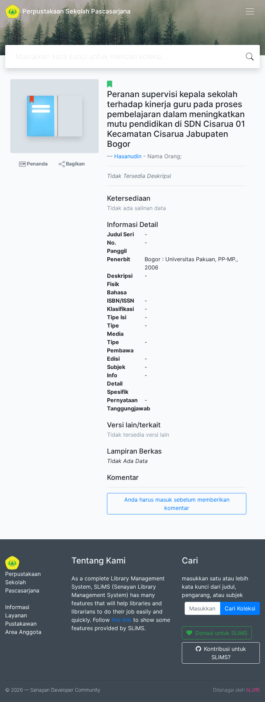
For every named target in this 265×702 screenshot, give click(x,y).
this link (121, 619)
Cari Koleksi (240, 608)
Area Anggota (23, 631)
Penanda (37, 164)
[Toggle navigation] (249, 11)
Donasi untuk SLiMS (221, 632)
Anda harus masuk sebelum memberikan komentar (176, 503)
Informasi (17, 607)
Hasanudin (127, 156)
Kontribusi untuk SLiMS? (225, 653)
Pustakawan (21, 623)
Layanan (16, 615)
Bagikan (75, 164)
